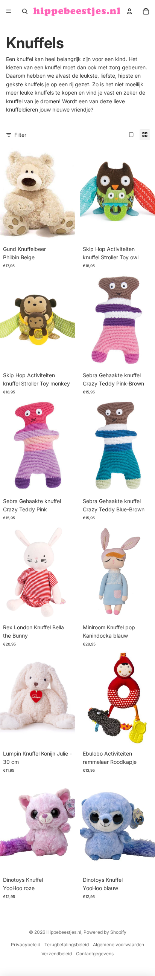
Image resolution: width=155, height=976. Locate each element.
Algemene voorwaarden (118, 944)
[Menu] (8, 11)
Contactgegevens (95, 953)
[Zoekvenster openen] (25, 11)
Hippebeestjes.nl (63, 932)
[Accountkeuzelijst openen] (129, 11)
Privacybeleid (25, 944)
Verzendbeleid (56, 953)
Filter (20, 135)
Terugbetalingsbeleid (66, 944)
